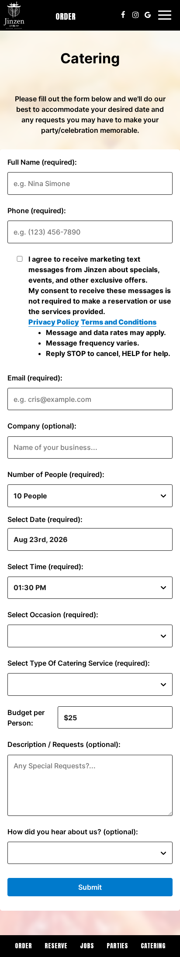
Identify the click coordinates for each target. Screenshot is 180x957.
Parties (117, 945)
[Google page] (148, 15)
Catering (153, 945)
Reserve (56, 945)
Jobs (87, 945)
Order (65, 16)
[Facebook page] (123, 15)
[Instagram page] (135, 15)
